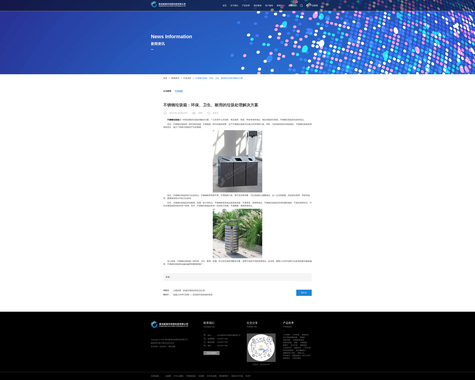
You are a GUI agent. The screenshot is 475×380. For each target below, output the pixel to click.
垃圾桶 (201, 376)
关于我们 (234, 5)
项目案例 (257, 5)
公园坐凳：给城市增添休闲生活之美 (189, 290)
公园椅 (168, 376)
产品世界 (246, 5)
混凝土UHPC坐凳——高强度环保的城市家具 (193, 295)
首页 (225, 5)
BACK (216, 113)
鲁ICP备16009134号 (166, 343)
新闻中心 (281, 5)
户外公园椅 (178, 376)
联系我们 (292, 5)
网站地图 (171, 346)
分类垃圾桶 (211, 376)
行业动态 (187, 78)
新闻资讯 (175, 78)
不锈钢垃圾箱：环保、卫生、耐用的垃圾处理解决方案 (219, 78)
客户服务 (269, 5)
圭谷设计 (163, 346)
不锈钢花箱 (191, 376)
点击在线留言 (211, 353)
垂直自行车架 (237, 376)
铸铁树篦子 (224, 376)
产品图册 (314, 5)
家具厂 (249, 376)
